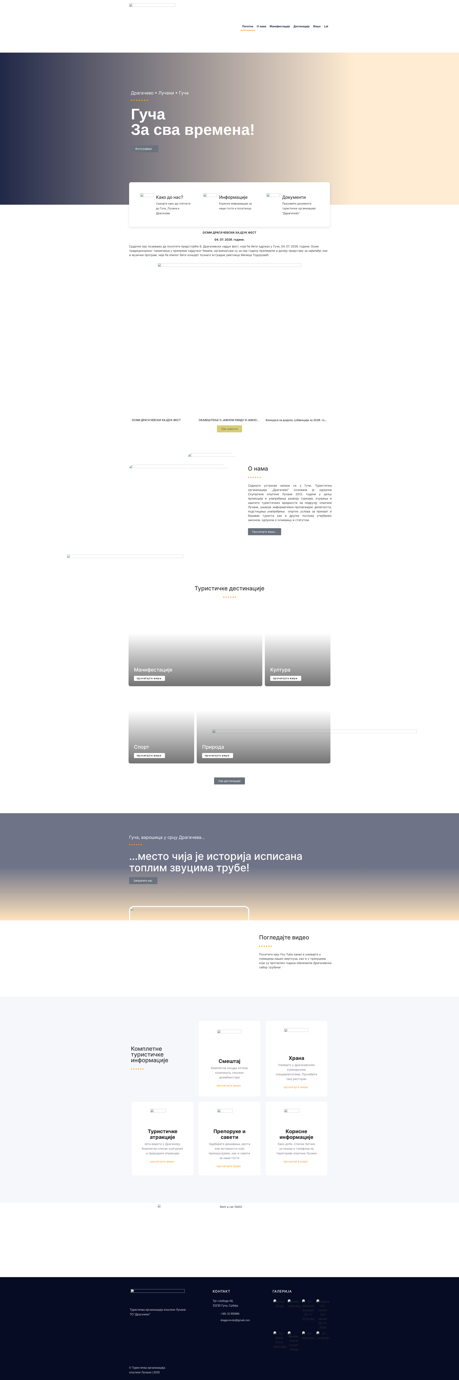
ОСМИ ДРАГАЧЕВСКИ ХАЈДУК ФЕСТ (156, 420)
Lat (326, 26)
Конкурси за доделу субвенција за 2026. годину (298, 420)
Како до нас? (169, 197)
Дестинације (302, 26)
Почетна (247, 26)
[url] (162, 392)
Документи (294, 197)
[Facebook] (272, 1367)
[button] (189, 940)
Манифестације (280, 26)
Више (317, 26)
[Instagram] (277, 1367)
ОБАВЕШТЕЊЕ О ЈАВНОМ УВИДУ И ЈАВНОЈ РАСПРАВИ (236, 420)
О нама (261, 26)
